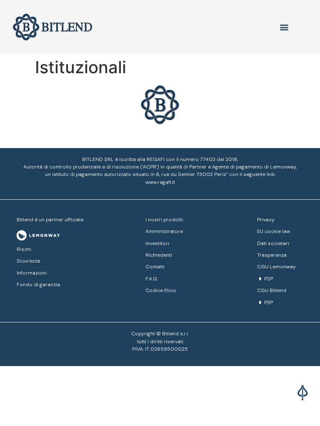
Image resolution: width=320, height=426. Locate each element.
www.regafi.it (160, 182)
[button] (303, 396)
